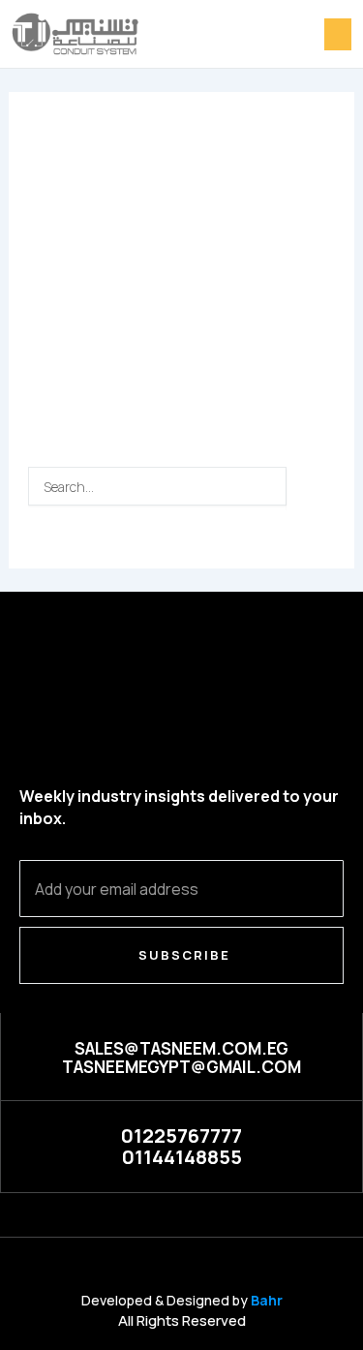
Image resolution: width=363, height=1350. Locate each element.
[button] (337, 34)
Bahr (267, 1300)
